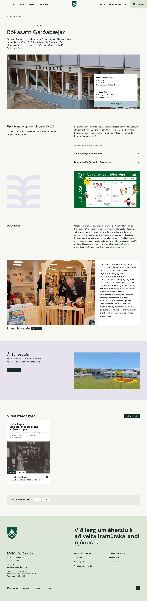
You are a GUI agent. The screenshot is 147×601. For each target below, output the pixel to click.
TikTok (48, 588)
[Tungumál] (126, 4)
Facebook (26, 588)
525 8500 (11, 564)
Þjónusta (10, 4)
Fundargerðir (79, 562)
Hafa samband (113, 562)
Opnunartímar (113, 557)
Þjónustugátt (13, 588)
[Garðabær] (74, 4)
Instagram (38, 588)
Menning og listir (15, 16)
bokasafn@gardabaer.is (111, 85)
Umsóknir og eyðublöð (83, 566)
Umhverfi (32, 4)
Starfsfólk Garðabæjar (117, 553)
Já (37, 500)
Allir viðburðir (132, 416)
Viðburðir (78, 557)
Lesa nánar (13, 370)
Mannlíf (21, 4)
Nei (46, 500)
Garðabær (44, 4)
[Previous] (34, 328)
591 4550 (103, 82)
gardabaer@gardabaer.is (17, 567)
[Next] (40, 328)
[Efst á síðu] (138, 588)
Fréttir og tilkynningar (83, 553)
